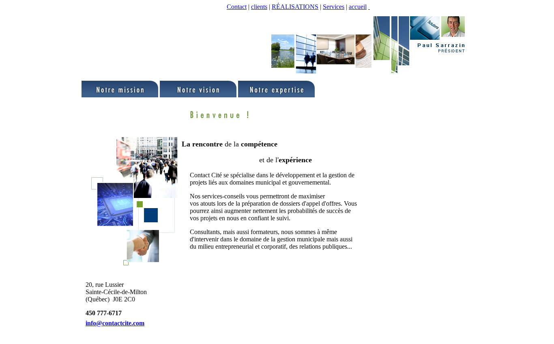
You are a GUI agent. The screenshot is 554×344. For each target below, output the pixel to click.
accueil (358, 6)
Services (333, 6)
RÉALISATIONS (295, 6)
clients (259, 6)
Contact (237, 6)
